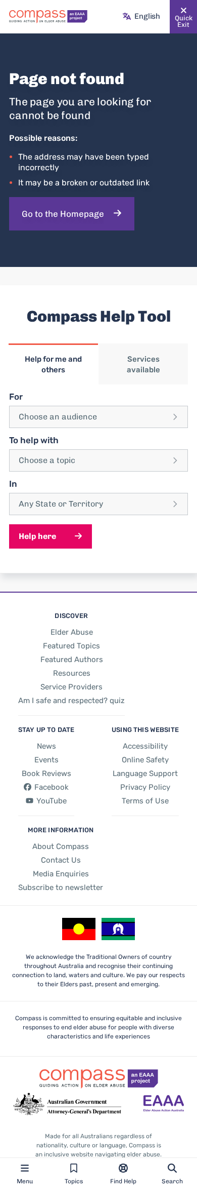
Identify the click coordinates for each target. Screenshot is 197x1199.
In (13, 484)
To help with (34, 440)
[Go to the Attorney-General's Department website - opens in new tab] (67, 1104)
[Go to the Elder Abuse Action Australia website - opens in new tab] (163, 1104)
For (16, 397)
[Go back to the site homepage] (48, 16)
